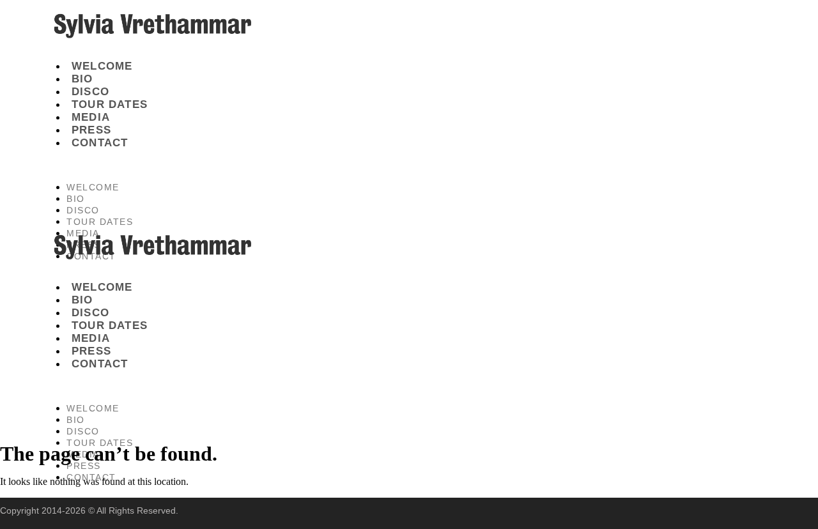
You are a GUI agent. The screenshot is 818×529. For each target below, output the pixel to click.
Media (91, 117)
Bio (82, 79)
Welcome (102, 66)
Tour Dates (110, 104)
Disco (90, 92)
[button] (297, 165)
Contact (100, 143)
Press (91, 130)
